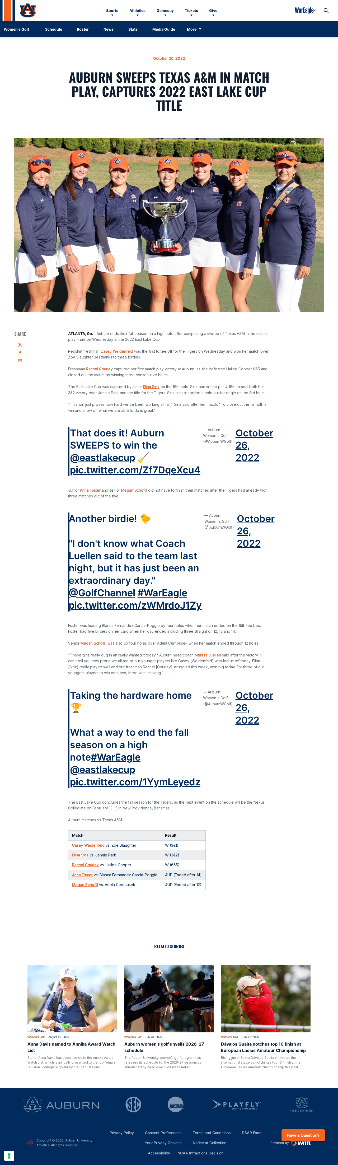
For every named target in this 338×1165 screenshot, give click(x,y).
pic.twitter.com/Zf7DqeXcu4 (135, 470)
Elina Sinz (151, 386)
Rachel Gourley (99, 369)
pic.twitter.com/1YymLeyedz (135, 782)
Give (213, 10)
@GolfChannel (102, 593)
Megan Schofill (134, 490)
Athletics (137, 10)
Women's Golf (36, 1036)
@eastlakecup (102, 457)
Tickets (191, 10)
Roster (83, 29)
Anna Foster (90, 490)
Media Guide (163, 29)
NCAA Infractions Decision (200, 1152)
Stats (133, 29)
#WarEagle (162, 593)
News (109, 29)
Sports (112, 10)
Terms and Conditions (212, 1132)
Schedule (53, 29)
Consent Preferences (163, 1132)
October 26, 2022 (254, 445)
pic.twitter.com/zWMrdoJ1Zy (135, 605)
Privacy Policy (122, 1132)
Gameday (165, 10)
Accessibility (159, 1152)
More (191, 29)
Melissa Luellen (208, 655)
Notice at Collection (209, 1142)
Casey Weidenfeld (117, 351)
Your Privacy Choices (163, 1142)
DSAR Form (251, 1132)
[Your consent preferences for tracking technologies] (9, 1156)
